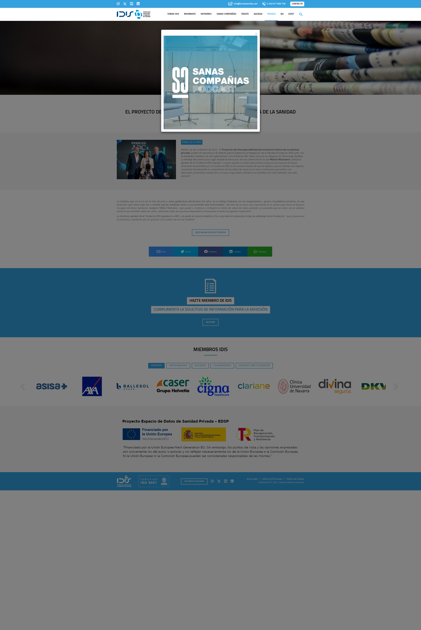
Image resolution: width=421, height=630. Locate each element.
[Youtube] (131, 4)
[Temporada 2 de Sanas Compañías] (210, 82)
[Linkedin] (138, 4)
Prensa (271, 14)
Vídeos (245, 14)
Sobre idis (173, 14)
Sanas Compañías (226, 14)
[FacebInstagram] (118, 4)
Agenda (258, 14)
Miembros (190, 14)
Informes (206, 14)
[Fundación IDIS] (133, 14)
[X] (124, 4)
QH (282, 14)
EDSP (291, 14)
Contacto (297, 4)
